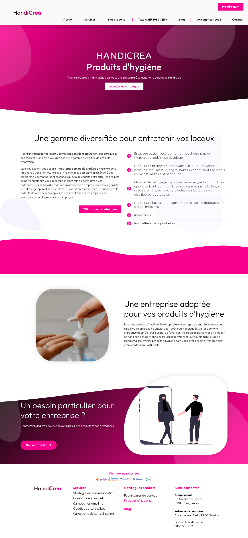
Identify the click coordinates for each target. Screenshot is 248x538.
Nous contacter (187, 487)
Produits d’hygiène (138, 500)
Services (89, 19)
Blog (182, 19)
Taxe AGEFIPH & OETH (153, 19)
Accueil (68, 19)
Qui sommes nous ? (208, 19)
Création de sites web (88, 498)
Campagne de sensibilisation (93, 513)
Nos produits (116, 19)
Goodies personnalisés (89, 508)
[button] (230, 7)
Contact (237, 19)
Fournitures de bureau (141, 495)
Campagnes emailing (88, 503)
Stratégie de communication (94, 493)
